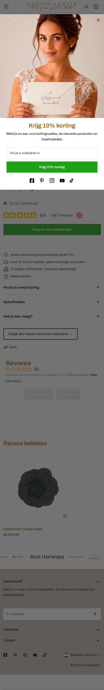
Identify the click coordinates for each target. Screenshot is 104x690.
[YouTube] (62, 180)
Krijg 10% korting (52, 167)
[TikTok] (72, 180)
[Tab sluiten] (98, 20)
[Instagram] (52, 180)
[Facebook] (32, 180)
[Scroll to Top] (95, 665)
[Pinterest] (41, 180)
